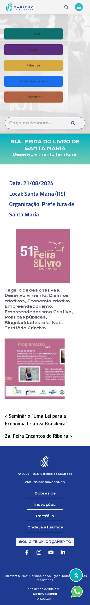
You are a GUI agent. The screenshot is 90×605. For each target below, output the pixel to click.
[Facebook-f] (27, 552)
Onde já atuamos (45, 527)
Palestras (33, 65)
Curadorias (33, 34)
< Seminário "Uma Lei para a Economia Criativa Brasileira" (36, 419)
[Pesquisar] (73, 123)
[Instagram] (39, 552)
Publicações (33, 97)
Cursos (33, 50)
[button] (79, 7)
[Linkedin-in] (63, 552)
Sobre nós (45, 493)
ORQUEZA (43, 598)
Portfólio (45, 516)
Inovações (45, 505)
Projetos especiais (33, 81)
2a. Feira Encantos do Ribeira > (38, 436)
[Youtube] (51, 552)
